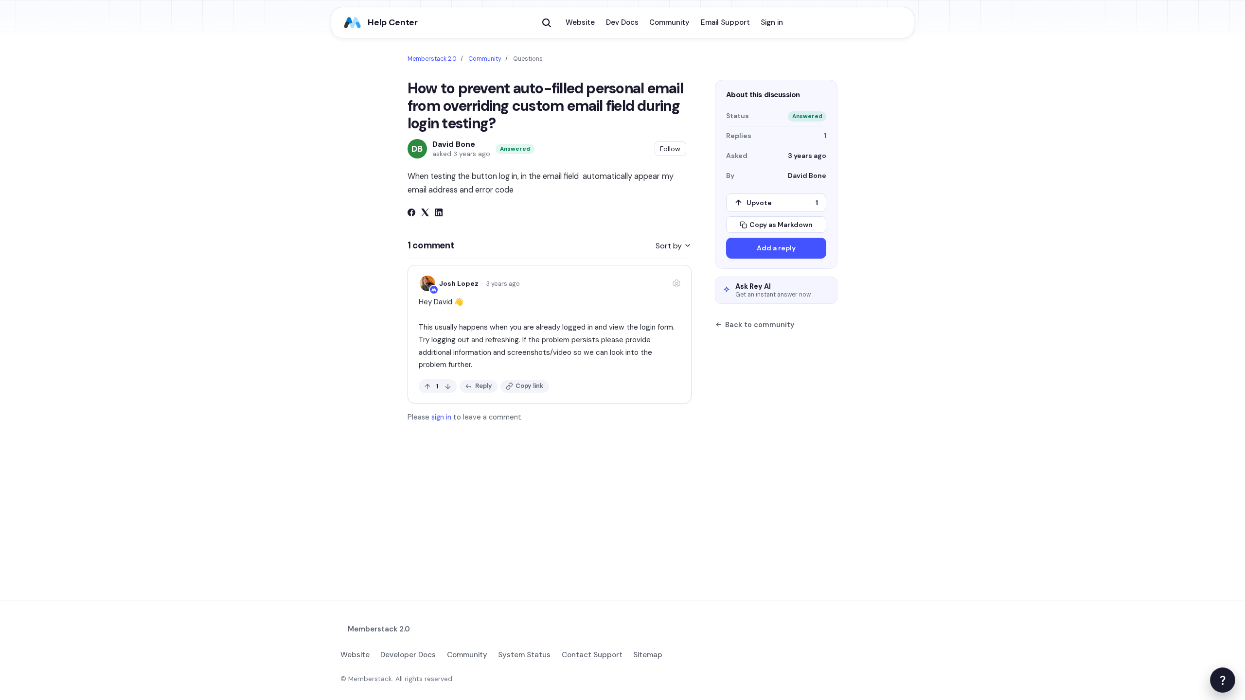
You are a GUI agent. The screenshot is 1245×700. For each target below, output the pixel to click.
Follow (670, 148)
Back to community (759, 324)
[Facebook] (411, 214)
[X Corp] (425, 214)
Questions (528, 59)
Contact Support (592, 655)
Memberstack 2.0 (432, 59)
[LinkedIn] (439, 214)
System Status (524, 655)
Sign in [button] (772, 22)
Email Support (725, 22)
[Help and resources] (1222, 680)
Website (580, 22)
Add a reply (776, 248)
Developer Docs (408, 655)
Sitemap (647, 655)
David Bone (453, 144)
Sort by (670, 246)
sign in (441, 417)
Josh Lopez (459, 283)
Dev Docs (622, 22)
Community (669, 22)
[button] (546, 23)
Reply (483, 386)
